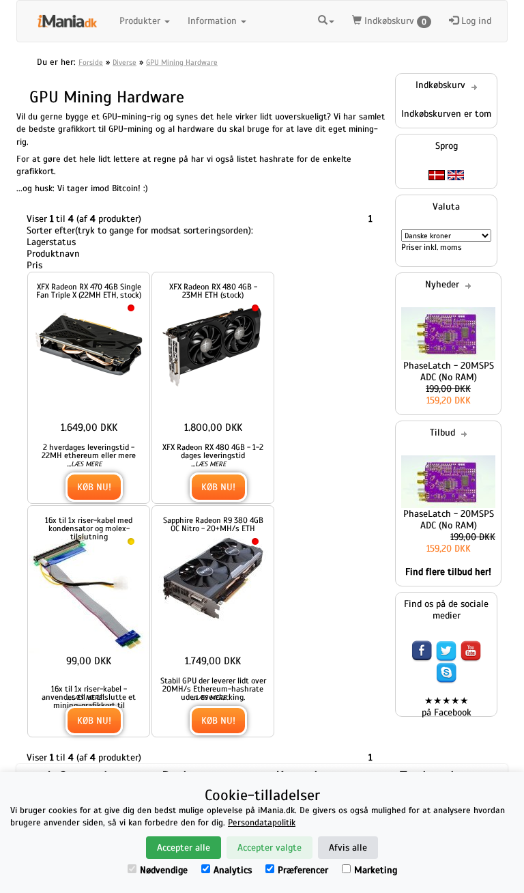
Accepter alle (183, 847)
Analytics (233, 870)
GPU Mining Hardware (182, 62)
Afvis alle (348, 847)
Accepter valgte (269, 847)
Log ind (474, 21)
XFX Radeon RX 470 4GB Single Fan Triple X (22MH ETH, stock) (88, 291)
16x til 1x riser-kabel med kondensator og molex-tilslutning (88, 528)
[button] (326, 21)
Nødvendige (164, 870)
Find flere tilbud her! (448, 572)
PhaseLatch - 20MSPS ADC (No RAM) (448, 371)
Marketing (375, 870)
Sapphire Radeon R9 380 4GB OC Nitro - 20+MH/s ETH (213, 524)
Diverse (124, 62)
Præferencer (303, 870)
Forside (90, 62)
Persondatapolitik (261, 822)
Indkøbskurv (394, 21)
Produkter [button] (141, 21)
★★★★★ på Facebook (446, 706)
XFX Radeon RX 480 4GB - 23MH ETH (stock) (213, 291)
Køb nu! (94, 487)
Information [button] (213, 21)
